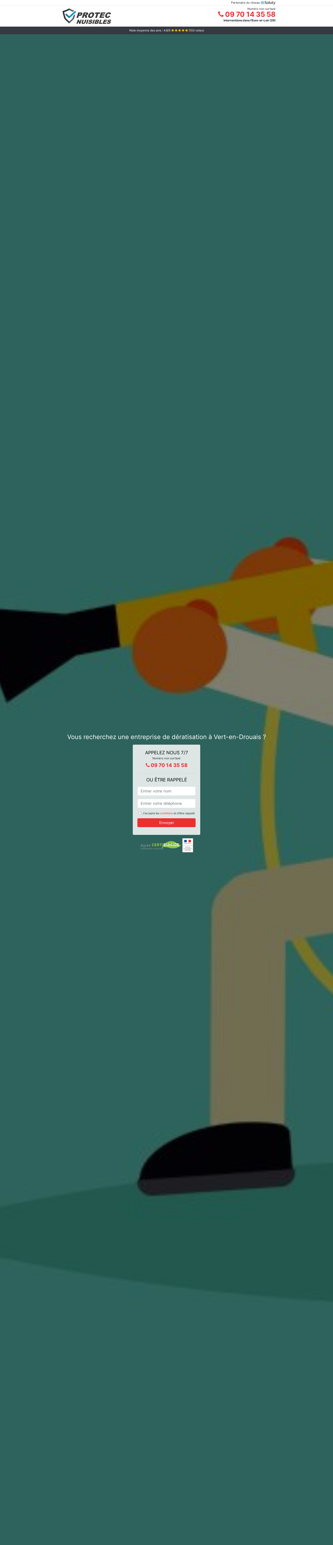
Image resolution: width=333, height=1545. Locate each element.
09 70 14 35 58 (250, 14)
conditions (166, 813)
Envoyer (166, 822)
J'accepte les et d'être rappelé (168, 813)
